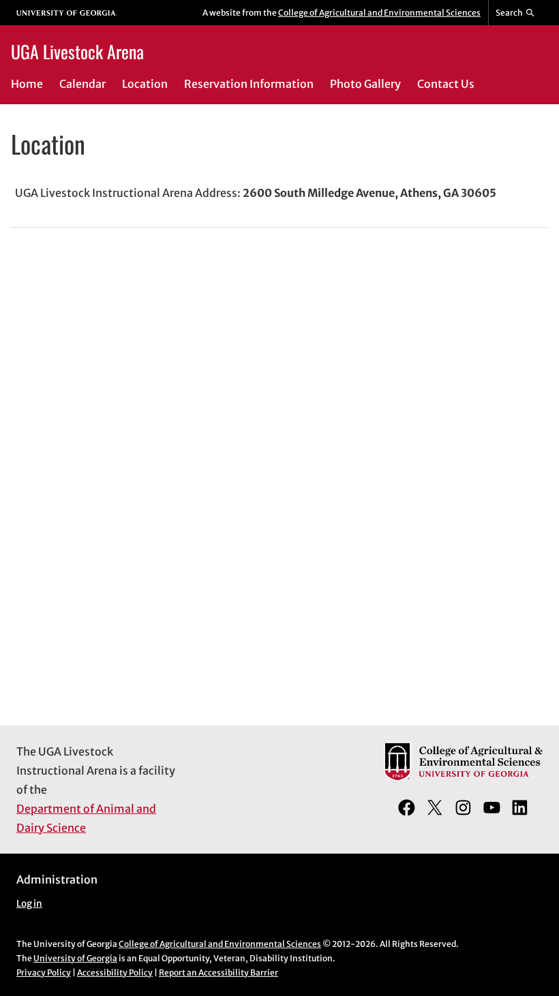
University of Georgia (75, 958)
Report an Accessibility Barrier (218, 972)
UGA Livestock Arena (77, 51)
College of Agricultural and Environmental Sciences (379, 12)
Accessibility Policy (115, 972)
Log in (29, 903)
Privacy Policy (43, 972)
